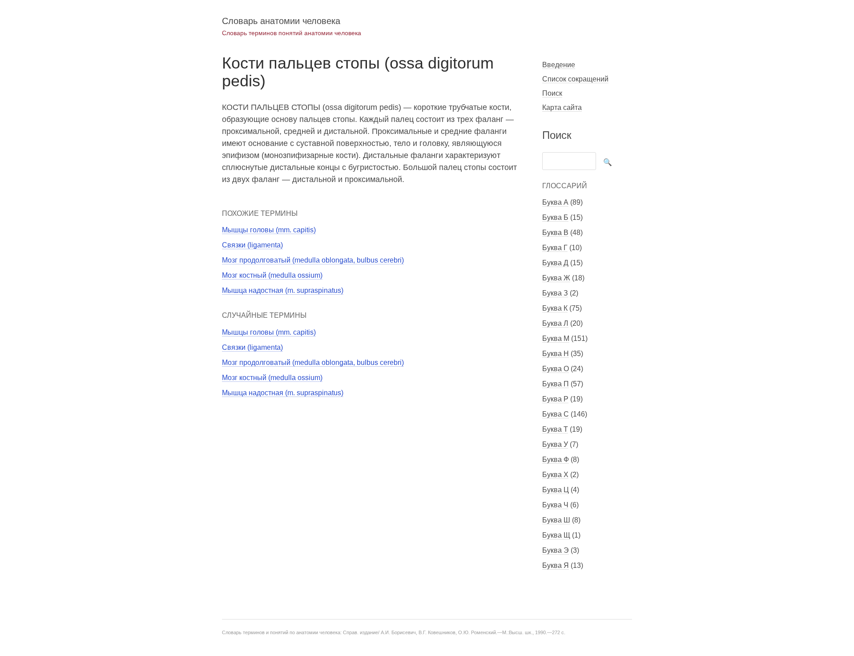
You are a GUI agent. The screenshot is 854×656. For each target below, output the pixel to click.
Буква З (555, 293)
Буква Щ (556, 535)
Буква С (555, 414)
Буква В (555, 232)
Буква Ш (556, 520)
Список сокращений (575, 79)
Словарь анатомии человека (281, 21)
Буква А (555, 202)
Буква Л (555, 323)
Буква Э (555, 550)
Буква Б (555, 217)
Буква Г (555, 247)
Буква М (555, 338)
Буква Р (555, 399)
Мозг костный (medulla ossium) (272, 275)
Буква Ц (555, 490)
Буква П (555, 384)
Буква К (555, 308)
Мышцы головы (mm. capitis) (269, 230)
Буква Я (555, 565)
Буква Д (555, 263)
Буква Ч (555, 505)
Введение (558, 65)
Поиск (552, 93)
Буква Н (555, 353)
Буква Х (555, 474)
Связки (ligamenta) (252, 245)
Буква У (555, 444)
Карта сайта (562, 107)
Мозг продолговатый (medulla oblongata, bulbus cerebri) (313, 260)
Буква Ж (556, 278)
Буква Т (555, 429)
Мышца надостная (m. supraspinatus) (282, 290)
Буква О (555, 369)
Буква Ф (555, 459)
